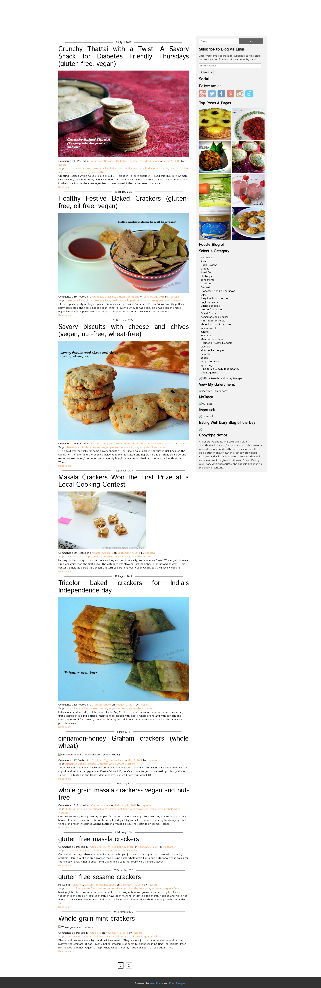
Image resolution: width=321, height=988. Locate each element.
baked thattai (118, 168)
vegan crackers (118, 708)
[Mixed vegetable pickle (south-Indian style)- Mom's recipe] (248, 124)
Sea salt (130, 936)
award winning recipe (78, 556)
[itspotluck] (206, 416)
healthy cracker (142, 556)
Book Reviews (209, 265)
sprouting (206, 365)
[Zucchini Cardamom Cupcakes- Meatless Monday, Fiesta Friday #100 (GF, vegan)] (248, 157)
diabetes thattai (158, 168)
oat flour (123, 809)
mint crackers (115, 936)
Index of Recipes (124, 22)
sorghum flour (171, 888)
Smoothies (207, 354)
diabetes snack (137, 168)
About (116, 9)
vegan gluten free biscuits (118, 447)
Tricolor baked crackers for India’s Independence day (123, 586)
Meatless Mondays (212, 339)
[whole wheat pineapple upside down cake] (215, 124)
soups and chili (210, 361)
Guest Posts (208, 313)
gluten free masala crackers (98, 839)
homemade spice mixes (214, 317)
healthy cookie (122, 556)
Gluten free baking (128, 297)
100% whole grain (76, 809)
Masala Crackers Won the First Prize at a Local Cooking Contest (123, 481)
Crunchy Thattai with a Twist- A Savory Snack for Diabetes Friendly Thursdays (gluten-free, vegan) (123, 56)
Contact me (174, 9)
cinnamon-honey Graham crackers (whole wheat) (123, 742)
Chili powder (73, 936)
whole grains (157, 809)
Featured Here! (123, 16)
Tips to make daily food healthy (220, 369)
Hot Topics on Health (213, 321)
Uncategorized (209, 373)
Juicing (205, 332)
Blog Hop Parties (143, 9)
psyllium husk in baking (144, 300)
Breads (205, 269)
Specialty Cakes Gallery (165, 22)
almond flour (73, 888)
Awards (96, 553)
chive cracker (92, 447)
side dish (206, 347)
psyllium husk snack (171, 300)
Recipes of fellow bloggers (216, 343)
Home (222, 32)
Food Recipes (177, 983)
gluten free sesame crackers (99, 877)
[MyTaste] (205, 404)
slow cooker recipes (212, 350)
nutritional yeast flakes (102, 809)
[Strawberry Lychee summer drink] (248, 190)
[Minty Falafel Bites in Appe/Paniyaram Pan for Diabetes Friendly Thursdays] (248, 223)
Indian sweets (209, 328)
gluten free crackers (98, 300)
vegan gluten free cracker (150, 447)
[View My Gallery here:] (213, 391)
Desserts (206, 287)
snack (156, 161)
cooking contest (102, 556)
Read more (64, 187)
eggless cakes (209, 302)
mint (103, 936)
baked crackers (75, 300)
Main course (208, 335)
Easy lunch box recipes (214, 298)
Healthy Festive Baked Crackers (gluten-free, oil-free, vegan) (123, 202)
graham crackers (97, 764)
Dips (203, 295)
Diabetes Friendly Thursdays (133, 161)
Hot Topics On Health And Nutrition (173, 16)
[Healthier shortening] (215, 223)
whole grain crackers (149, 936)
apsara (62, 165)
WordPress (156, 983)
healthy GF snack (139, 888)
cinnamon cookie (76, 764)
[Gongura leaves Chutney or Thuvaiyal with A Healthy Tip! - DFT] (215, 157)
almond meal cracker (78, 168)
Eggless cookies (112, 443)
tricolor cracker (98, 708)
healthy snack (120, 300)
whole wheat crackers (142, 708)
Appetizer (96, 161)
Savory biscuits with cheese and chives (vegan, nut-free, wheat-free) (123, 330)
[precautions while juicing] (215, 190)
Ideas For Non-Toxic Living (216, 324)
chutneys (206, 276)
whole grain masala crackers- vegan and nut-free (123, 794)
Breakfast (207, 272)
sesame (156, 888)
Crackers (109, 161)
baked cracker (100, 168)
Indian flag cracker (77, 708)
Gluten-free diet (117, 888)
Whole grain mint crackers (96, 919)
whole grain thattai (92, 172)
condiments (208, 280)
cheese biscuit (74, 447)
